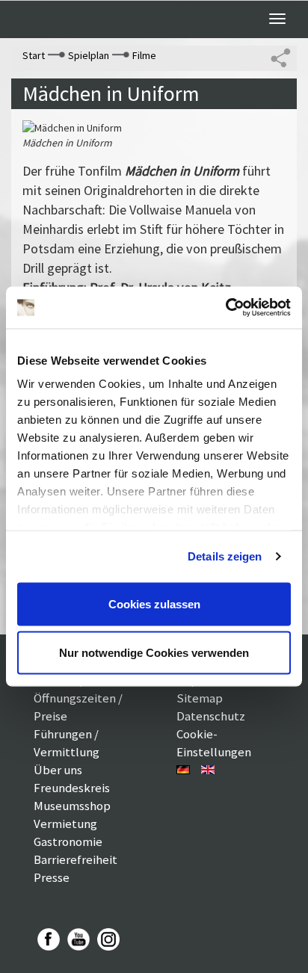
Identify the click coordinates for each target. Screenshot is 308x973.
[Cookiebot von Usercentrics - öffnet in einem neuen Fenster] (225, 308)
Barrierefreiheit (75, 859)
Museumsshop (72, 805)
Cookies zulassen (154, 603)
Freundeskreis (72, 787)
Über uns (58, 770)
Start (33, 55)
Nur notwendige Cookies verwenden (154, 652)
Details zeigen (225, 556)
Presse (52, 877)
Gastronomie (68, 841)
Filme (144, 55)
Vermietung (65, 823)
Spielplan (88, 55)
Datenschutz (210, 716)
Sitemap (199, 698)
